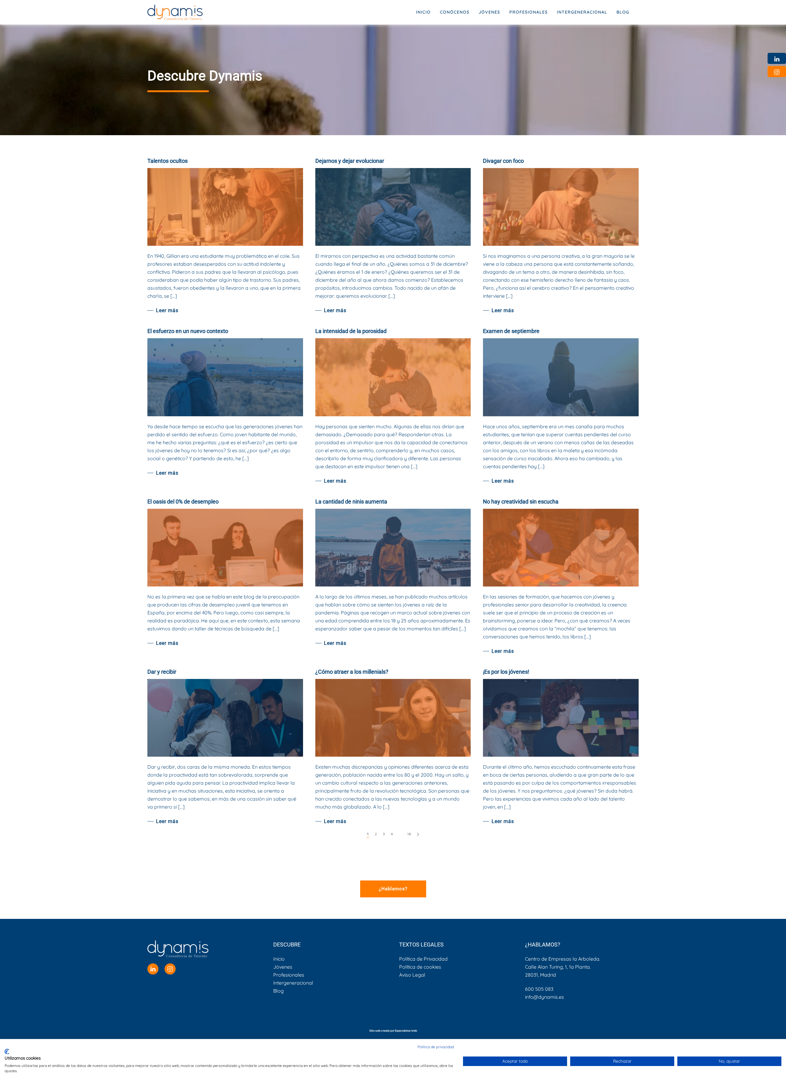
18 (409, 834)
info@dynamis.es (544, 997)
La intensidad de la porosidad (351, 331)
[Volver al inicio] (175, 12)
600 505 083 (539, 989)
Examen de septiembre (511, 331)
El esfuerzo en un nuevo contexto (187, 331)
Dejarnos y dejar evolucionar (349, 161)
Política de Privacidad (423, 959)
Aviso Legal (412, 975)
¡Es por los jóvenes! (506, 671)
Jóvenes (282, 967)
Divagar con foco (503, 161)
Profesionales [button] (528, 12)
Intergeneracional (293, 983)
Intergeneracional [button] (582, 12)
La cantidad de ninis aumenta (351, 501)
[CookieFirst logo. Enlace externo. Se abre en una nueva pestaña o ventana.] (7, 1051)
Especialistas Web (406, 1030)
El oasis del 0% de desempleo (183, 501)
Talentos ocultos (167, 161)
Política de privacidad (436, 1047)
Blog (623, 12)
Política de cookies (420, 967)
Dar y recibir (161, 671)
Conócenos (454, 12)
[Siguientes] (418, 835)
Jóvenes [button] (489, 12)
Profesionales (288, 975)
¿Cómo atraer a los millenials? (351, 671)
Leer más (167, 310)
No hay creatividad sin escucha (520, 501)
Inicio (423, 12)
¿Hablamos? (393, 889)
